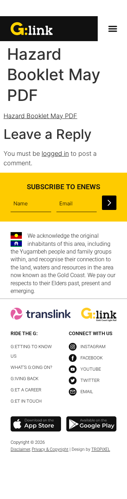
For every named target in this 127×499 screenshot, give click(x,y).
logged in (55, 153)
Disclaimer (20, 449)
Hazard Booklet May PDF (40, 116)
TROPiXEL (100, 449)
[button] (110, 8)
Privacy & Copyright (50, 449)
